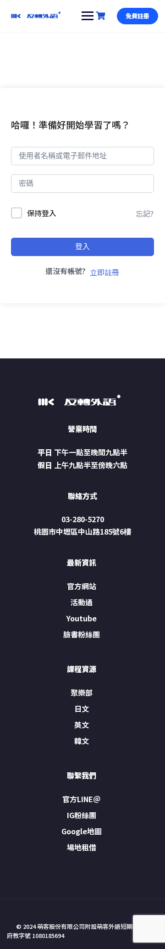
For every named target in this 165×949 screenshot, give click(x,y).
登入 (82, 247)
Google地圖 (81, 831)
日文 (81, 708)
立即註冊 (104, 272)
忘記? (145, 213)
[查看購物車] (102, 15)
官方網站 (81, 586)
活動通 (82, 602)
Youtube (81, 618)
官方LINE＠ (81, 798)
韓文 (81, 740)
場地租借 (81, 847)
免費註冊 (137, 15)
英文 (81, 724)
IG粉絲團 (81, 815)
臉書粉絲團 (81, 634)
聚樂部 (82, 692)
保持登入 (41, 212)
